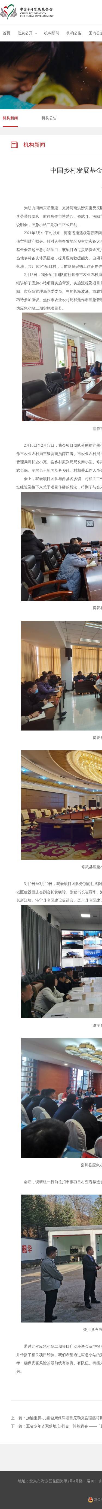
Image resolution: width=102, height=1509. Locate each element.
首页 (6, 33)
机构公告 (74, 33)
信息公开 (25, 33)
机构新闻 (51, 33)
